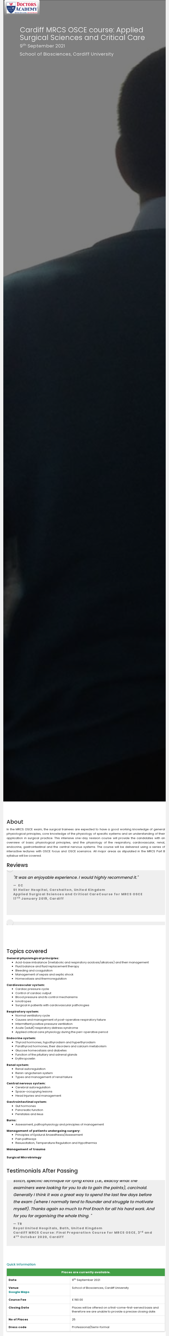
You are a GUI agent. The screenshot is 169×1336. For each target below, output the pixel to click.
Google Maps (19, 1292)
